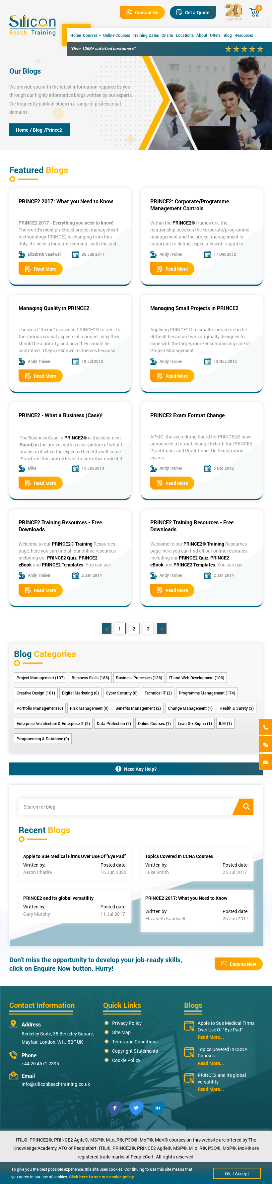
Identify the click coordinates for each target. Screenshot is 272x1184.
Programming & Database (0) (43, 738)
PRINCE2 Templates (62, 564)
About (201, 35)
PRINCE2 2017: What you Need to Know (66, 201)
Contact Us (146, 12)
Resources (244, 35)
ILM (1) (225, 723)
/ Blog (36, 130)
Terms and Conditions (135, 1041)
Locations (185, 35)
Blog (228, 35)
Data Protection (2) (114, 723)
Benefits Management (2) (138, 708)
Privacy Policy (127, 1023)
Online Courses (116, 35)
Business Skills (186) (90, 677)
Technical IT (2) (158, 692)
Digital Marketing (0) (80, 692)
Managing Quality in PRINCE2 (54, 307)
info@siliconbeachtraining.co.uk (56, 1084)
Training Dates (146, 35)
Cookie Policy (126, 1060)
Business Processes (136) (139, 677)
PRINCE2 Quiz (62, 558)
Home (75, 35)
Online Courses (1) (154, 723)
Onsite (167, 35)
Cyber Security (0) (122, 692)
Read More (45, 269)
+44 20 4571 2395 (40, 1063)
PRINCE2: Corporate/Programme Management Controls (189, 205)
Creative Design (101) (36, 692)
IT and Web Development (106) (196, 677)
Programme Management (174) (207, 692)
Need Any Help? (140, 769)
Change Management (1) (190, 708)
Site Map (121, 1032)
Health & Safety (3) (237, 708)
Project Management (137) (41, 677)
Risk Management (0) (89, 708)
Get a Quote (197, 12)
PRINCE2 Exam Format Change (187, 415)
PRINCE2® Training (72, 544)
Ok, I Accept (237, 1173)
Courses (90, 35)
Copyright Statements (135, 1051)
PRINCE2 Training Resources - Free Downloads (60, 526)
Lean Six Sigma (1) (195, 723)
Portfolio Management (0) (40, 708)
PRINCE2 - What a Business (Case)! (60, 415)
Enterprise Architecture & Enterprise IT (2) (53, 723)
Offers (215, 35)
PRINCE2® (183, 223)
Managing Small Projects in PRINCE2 (194, 307)
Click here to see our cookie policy (101, 1177)
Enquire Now (243, 964)
